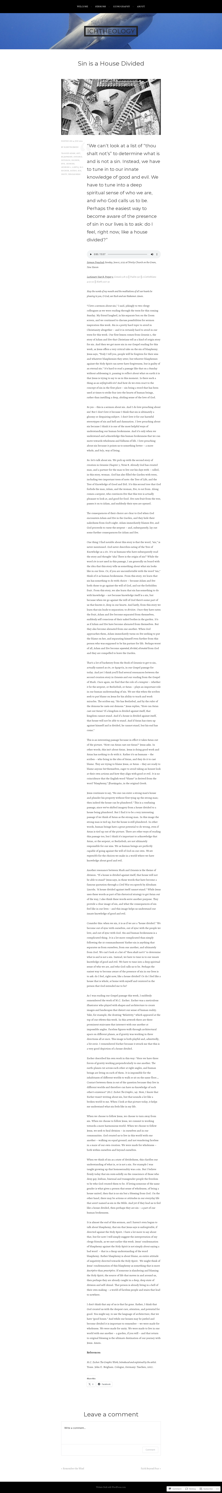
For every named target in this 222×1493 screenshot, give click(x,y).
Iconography (121, 6)
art (78, 153)
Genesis (70, 163)
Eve (63, 163)
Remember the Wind (73, 1468)
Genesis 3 (66, 167)
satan (73, 170)
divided (78, 156)
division (65, 160)
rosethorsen (71, 147)
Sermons (100, 6)
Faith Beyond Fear (150, 1468)
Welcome (82, 6)
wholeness (74, 174)
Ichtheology (111, 31)
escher (75, 160)
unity (64, 174)
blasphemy (66, 156)
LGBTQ (75, 167)
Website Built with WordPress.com (111, 1487)
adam (72, 153)
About (141, 6)
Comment (150, 1449)
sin (79, 170)
